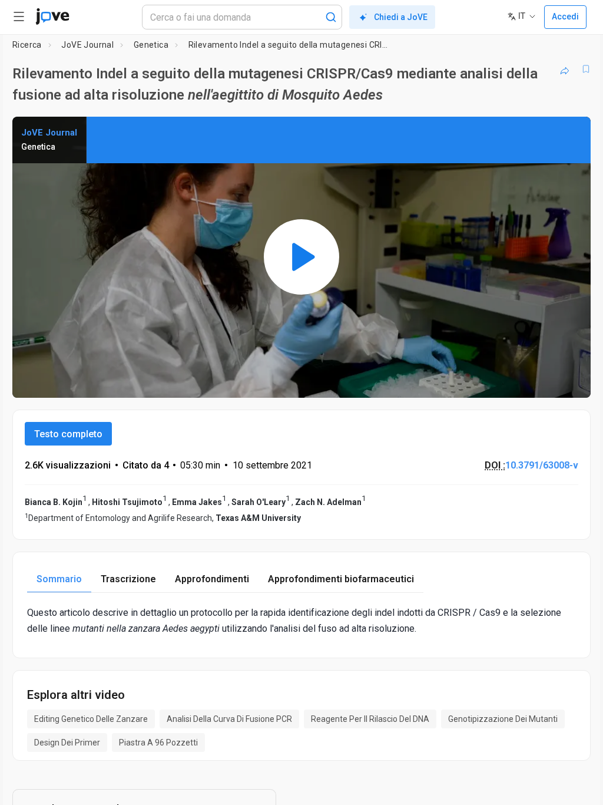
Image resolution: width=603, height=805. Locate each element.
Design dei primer (67, 742)
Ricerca (27, 45)
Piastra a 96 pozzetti (158, 742)
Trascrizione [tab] (128, 579)
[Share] (564, 69)
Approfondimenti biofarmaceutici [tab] (341, 579)
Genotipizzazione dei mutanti (503, 719)
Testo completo (68, 434)
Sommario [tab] (59, 579)
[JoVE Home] (52, 16)
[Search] (331, 17)
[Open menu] (18, 16)
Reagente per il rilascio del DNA (370, 719)
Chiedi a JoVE (401, 17)
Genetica (151, 45)
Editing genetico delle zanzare (91, 719)
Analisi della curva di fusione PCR (229, 719)
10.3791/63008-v (541, 465)
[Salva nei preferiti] (586, 69)
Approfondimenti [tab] (212, 579)
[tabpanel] (301, 620)
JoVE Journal (87, 45)
